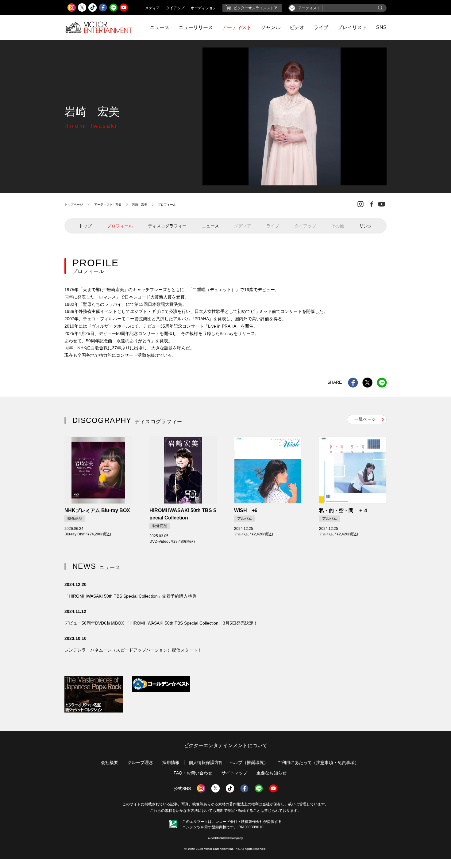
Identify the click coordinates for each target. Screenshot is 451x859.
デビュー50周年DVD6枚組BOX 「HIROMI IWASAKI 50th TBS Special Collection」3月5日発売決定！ (161, 623)
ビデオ (297, 27)
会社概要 (109, 762)
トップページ (73, 204)
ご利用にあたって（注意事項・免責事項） (318, 762)
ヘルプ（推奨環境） (248, 762)
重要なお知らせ (271, 772)
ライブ (321, 27)
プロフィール (120, 225)
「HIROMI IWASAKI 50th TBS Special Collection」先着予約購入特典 (130, 596)
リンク (365, 225)
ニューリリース (196, 27)
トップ (85, 225)
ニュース (159, 27)
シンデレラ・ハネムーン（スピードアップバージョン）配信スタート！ (133, 650)
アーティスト (237, 27)
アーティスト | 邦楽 (107, 204)
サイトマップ (234, 772)
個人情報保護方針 (206, 762)
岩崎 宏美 (139, 204)
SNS (381, 27)
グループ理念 (140, 762)
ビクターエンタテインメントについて (225, 745)
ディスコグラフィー (167, 225)
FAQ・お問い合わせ (193, 772)
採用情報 (170, 762)
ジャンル (270, 27)
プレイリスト (352, 27)
